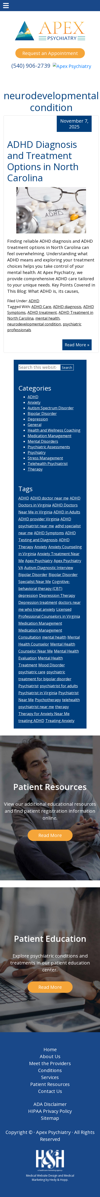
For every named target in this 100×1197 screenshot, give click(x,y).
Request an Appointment (50, 53)
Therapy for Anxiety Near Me (44, 713)
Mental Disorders (43, 441)
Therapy (35, 469)
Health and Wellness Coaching (54, 430)
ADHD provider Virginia (38, 519)
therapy (62, 706)
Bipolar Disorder (42, 413)
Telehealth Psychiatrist (48, 463)
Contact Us (50, 1091)
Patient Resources (50, 1084)
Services (50, 1077)
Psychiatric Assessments (49, 446)
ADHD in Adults (66, 512)
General (34, 424)
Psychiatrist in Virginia (37, 692)
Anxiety (34, 402)
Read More (50, 835)
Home (50, 1049)
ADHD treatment (42, 312)
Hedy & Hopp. (59, 1180)
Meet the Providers (50, 1063)
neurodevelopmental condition (34, 324)
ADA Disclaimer (50, 1104)
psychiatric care (31, 672)
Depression (38, 419)
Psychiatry (37, 452)
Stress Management (45, 458)
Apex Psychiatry (39, 560)
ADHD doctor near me (49, 498)
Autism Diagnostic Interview (48, 567)
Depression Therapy (57, 595)
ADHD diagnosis (67, 306)
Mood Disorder (51, 665)
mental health (47, 318)
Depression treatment (37, 602)
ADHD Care (41, 306)
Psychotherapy (48, 699)
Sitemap (50, 1118)
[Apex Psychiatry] (72, 67)
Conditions (50, 1070)
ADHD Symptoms (49, 532)
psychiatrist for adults (59, 685)
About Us (50, 1056)
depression (28, 595)
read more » (77, 344)
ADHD (34, 300)
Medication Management (49, 435)
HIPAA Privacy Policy (50, 1111)
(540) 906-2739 (30, 65)
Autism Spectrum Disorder (51, 408)
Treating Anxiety (59, 720)
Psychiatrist (28, 685)
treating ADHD (31, 720)
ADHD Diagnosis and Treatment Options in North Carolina (43, 161)
